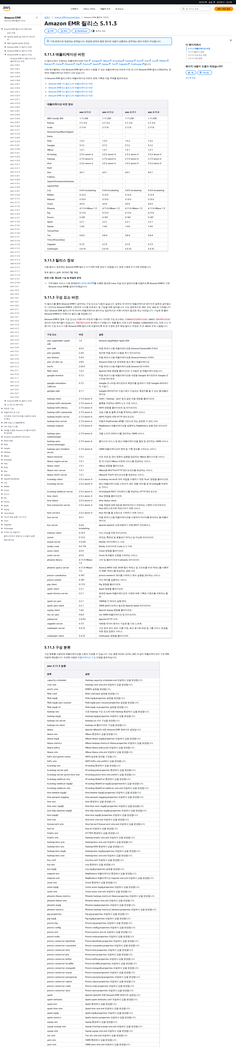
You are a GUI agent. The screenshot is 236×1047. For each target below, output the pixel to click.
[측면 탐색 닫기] (37, 17)
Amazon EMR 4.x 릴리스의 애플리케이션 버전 (70, 95)
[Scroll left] (68, 9)
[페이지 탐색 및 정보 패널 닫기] (231, 40)
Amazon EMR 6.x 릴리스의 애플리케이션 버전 (70, 87)
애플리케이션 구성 (87, 657)
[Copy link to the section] (42, 54)
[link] (96, 17)
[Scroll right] (125, 9)
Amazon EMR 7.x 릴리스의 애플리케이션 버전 (70, 83)
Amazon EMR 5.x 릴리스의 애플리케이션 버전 (70, 91)
